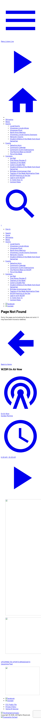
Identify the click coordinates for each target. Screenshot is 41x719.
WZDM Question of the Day (20, 175)
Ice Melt (13, 158)
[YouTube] (9, 306)
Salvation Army (16, 145)
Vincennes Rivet (16, 130)
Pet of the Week (16, 154)
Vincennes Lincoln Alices (19, 128)
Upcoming (5, 664)
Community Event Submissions (22, 149)
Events (8, 143)
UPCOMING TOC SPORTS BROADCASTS (15, 662)
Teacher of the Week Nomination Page (24, 173)
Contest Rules (15, 182)
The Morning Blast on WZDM (20, 152)
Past (11, 664)
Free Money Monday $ (18, 160)
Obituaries (9, 119)
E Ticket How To (16, 180)
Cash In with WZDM (17, 177)
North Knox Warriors (18, 132)
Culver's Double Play (17, 164)
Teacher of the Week (18, 162)
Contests (9, 156)
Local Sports (15, 126)
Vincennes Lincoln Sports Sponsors (23, 134)
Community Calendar (18, 147)
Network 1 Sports (16, 137)
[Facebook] (10, 304)
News (7, 121)
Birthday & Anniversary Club (20, 171)
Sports (8, 124)
